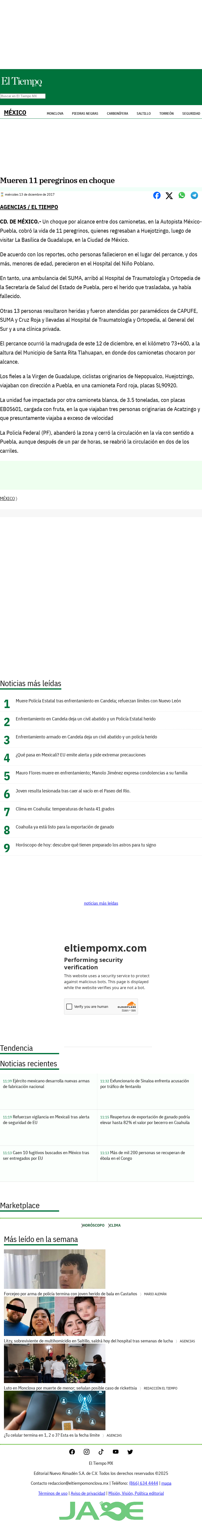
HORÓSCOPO (93, 1225)
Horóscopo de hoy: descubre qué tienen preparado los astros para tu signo (86, 845)
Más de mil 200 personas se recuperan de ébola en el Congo (142, 1155)
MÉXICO (15, 112)
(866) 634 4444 (143, 1483)
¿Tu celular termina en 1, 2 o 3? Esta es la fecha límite (63, 1435)
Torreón (166, 113)
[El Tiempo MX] (21, 86)
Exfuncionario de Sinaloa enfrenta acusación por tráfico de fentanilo (144, 1083)
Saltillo (144, 113)
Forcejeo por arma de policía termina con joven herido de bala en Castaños (85, 1293)
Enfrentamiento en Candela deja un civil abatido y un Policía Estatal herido (86, 718)
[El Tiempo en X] (130, 1453)
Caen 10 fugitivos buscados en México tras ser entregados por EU (46, 1155)
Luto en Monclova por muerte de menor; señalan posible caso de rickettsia (90, 1388)
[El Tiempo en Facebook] (76, 1453)
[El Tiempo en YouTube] (119, 1453)
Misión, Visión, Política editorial (136, 1493)
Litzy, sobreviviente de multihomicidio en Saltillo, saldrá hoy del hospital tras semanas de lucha (99, 1341)
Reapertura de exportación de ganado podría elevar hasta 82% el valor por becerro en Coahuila (145, 1119)
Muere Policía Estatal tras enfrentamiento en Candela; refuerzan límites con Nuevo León (98, 700)
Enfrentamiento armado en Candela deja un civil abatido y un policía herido (86, 736)
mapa (166, 1483)
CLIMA (115, 1225)
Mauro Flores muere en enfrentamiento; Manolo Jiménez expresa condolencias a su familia (101, 773)
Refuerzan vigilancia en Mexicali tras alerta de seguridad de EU (46, 1119)
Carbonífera (117, 113)
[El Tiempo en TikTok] (105, 1453)
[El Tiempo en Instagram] (90, 1453)
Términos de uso (52, 1493)
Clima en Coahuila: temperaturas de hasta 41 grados (65, 809)
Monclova (55, 113)
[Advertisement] (101, 34)
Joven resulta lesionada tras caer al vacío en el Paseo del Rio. (73, 791)
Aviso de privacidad (88, 1493)
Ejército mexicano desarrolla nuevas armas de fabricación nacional (46, 1083)
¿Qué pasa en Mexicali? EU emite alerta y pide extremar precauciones (81, 754)
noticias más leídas (101, 903)
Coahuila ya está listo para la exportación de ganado (65, 827)
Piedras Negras (85, 113)
